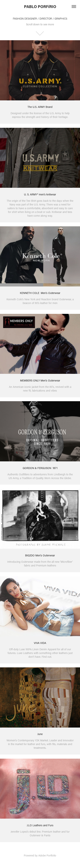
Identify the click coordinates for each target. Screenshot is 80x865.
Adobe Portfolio (47, 855)
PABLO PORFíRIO (40, 6)
